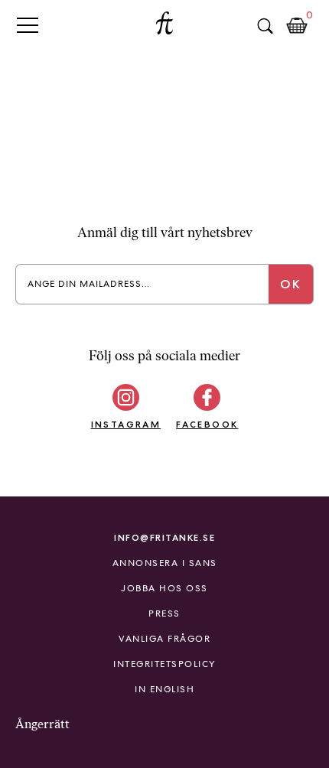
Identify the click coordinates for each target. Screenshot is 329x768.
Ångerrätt (42, 724)
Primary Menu (27, 24)
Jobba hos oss (164, 588)
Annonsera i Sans (164, 563)
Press (164, 613)
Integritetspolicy (164, 664)
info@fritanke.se (164, 537)
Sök (264, 26)
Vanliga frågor (164, 639)
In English (164, 689)
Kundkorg (297, 26)
